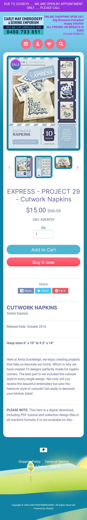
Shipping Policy (29, 462)
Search (55, 466)
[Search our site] (61, 44)
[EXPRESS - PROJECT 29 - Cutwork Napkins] (24, 167)
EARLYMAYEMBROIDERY (42, 505)
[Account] (38, 44)
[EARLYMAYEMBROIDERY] (23, 25)
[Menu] (26, 44)
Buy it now (43, 262)
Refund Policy (37, 466)
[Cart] (49, 44)
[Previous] (10, 167)
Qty (43, 228)
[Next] (77, 167)
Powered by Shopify (43, 508)
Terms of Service (57, 462)
